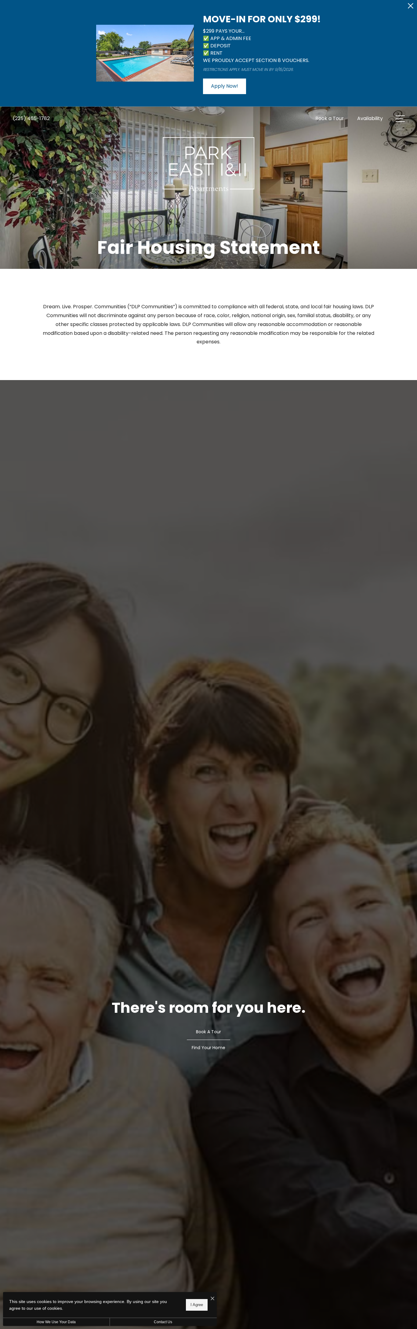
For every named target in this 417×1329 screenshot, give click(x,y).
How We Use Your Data (56, 1322)
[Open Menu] (400, 118)
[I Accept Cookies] (212, 1298)
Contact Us (163, 1322)
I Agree (196, 1304)
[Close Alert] (410, 7)
